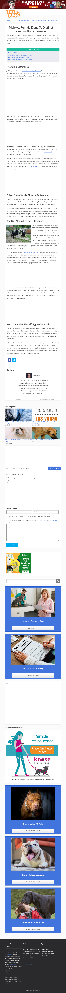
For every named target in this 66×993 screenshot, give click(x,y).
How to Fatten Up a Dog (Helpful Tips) (43, 440)
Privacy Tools (45, 955)
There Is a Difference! (14, 53)
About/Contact (45, 949)
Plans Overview (33, 675)
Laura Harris (18, 399)
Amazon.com (12, 964)
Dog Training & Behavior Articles (47, 399)
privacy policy (28, 964)
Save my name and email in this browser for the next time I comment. (29, 516)
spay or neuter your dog (31, 252)
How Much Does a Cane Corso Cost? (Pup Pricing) (17, 422)
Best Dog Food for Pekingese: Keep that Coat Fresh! (18, 440)
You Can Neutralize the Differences (18, 57)
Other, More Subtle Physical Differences (20, 55)
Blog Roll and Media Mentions (49, 951)
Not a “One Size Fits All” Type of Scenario (20, 60)
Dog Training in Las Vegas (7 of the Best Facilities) (44, 422)
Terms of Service (54, 520)
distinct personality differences (31, 71)
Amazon (9, 954)
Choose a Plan (33, 628)
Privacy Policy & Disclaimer (48, 953)
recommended (32, 166)
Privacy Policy (42, 520)
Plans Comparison (33, 831)
